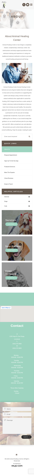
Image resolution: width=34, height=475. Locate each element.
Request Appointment (10, 155)
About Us (7, 149)
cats (5, 206)
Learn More (11, 224)
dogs (5, 201)
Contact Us (11, 278)
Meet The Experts (9, 172)
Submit (26, 437)
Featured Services (9, 166)
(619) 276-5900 (17, 343)
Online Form (11, 250)
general (6, 196)
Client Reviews (8, 178)
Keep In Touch (8, 184)
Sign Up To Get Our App (11, 161)
